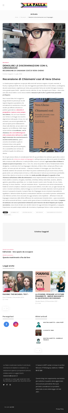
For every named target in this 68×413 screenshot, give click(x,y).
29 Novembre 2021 (51, 301)
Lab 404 (12, 407)
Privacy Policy (60, 409)
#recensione (39, 212)
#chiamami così (15, 212)
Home (16, 17)
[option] (17, 286)
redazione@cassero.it (10, 376)
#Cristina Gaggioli (27, 212)
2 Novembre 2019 (18, 297)
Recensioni (23, 17)
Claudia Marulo (40, 301)
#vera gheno (7, 214)
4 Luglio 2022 (18, 74)
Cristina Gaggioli (8, 74)
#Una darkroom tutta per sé (54, 212)
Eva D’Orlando (7, 297)
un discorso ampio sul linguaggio (23, 159)
